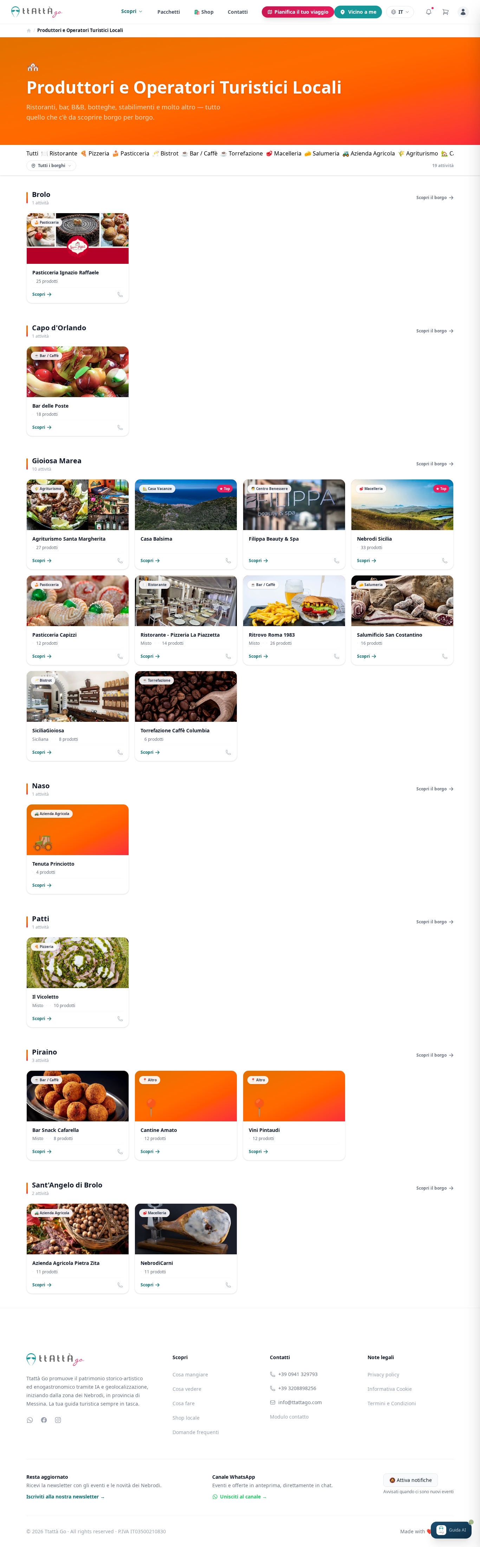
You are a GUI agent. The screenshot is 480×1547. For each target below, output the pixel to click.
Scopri (128, 11)
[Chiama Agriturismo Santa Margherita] (120, 561)
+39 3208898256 (297, 1388)
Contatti (238, 11)
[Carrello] (445, 12)
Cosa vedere (187, 1389)
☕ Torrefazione (241, 153)
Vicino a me (362, 11)
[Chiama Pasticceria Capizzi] (120, 656)
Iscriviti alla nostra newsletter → (65, 1496)
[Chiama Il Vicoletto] (120, 1018)
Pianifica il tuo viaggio (301, 11)
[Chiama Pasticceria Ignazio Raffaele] (120, 294)
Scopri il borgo (431, 197)
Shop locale (186, 1417)
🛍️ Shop (204, 11)
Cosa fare (184, 1403)
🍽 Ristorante (59, 153)
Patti (40, 918)
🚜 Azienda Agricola (368, 153)
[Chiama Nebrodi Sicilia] (445, 561)
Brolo (41, 194)
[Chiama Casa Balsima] (228, 561)
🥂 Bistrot (165, 153)
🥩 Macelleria (283, 153)
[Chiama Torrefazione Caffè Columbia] (228, 752)
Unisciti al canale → (243, 1496)
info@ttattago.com (300, 1402)
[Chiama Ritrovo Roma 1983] (336, 656)
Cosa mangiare (190, 1374)
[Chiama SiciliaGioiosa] (120, 752)
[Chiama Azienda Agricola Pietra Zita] (120, 1285)
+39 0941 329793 (298, 1374)
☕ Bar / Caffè (199, 153)
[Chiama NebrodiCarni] (228, 1285)
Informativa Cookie (390, 1389)
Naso (41, 785)
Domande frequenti (196, 1432)
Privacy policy (383, 1374)
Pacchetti (168, 11)
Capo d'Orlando (59, 327)
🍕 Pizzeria (94, 153)
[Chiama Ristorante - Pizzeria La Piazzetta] (228, 656)
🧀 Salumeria (321, 153)
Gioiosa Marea (57, 460)
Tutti (32, 153)
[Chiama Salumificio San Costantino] (445, 656)
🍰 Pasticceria (130, 153)
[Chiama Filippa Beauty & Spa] (336, 561)
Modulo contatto (289, 1416)
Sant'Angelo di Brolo (67, 1185)
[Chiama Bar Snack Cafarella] (120, 1151)
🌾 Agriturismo (418, 153)
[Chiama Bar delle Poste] (120, 427)
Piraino (44, 1052)
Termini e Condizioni (392, 1403)
